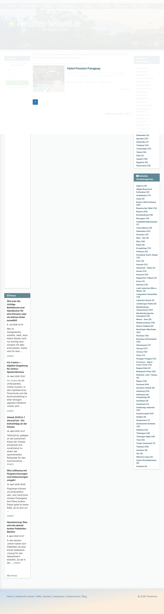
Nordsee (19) (142, 335)
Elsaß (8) (140, 245)
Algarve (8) (141, 186)
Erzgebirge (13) (143, 248)
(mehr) (10, 356)
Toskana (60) (142, 446)
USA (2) (140, 155)
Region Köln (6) (143, 368)
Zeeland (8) (141, 466)
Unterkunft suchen (24, 596)
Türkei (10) (141, 152)
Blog (84, 596)
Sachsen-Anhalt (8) (145, 388)
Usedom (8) (142, 450)
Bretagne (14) (142, 218)
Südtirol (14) (142, 430)
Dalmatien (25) (143, 231)
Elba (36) (140, 241)
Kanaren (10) (142, 274)
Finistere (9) (142, 251)
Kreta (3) (140, 281)
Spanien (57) (142, 138)
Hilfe (38, 596)
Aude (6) (140, 199)
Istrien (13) (141, 271)
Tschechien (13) (143, 148)
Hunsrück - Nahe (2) (145, 268)
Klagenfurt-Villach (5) (146, 278)
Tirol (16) (140, 440)
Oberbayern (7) (143, 345)
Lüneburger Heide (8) (146, 303)
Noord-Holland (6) (144, 326)
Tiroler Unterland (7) (145, 443)
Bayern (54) (142, 211)
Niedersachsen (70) (145, 322)
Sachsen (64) (142, 384)
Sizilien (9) (141, 417)
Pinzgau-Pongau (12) (146, 358)
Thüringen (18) (143, 433)
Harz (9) (140, 261)
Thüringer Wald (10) (145, 436)
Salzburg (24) (142, 391)
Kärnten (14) (142, 284)
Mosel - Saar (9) (144, 319)
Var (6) (139, 453)
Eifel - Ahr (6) (142, 238)
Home (10, 596)
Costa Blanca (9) (144, 228)
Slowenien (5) (142, 135)
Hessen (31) (142, 264)
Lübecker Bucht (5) (145, 300)
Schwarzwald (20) (145, 413)
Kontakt (47, 596)
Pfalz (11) (140, 355)
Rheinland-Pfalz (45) (146, 371)
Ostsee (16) (141, 352)
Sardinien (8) (142, 401)
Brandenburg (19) (144, 215)
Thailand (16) (142, 145)
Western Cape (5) (144, 457)
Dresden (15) (142, 234)
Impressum (59, 596)
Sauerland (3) (142, 404)
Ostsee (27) (142, 348)
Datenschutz (73, 596)
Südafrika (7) (142, 142)
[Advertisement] (17, 144)
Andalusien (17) (143, 195)
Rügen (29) (141, 381)
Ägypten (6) (142, 162)
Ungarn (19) (142, 159)
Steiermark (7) (143, 420)
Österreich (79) (143, 165)
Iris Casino (12, 380)
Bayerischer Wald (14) (146, 208)
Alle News (12, 575)
